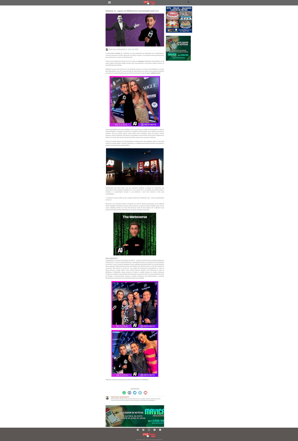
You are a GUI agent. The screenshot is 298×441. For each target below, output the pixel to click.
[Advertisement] (179, 74)
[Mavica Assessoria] (178, 60)
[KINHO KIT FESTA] (179, 32)
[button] (109, 2)
